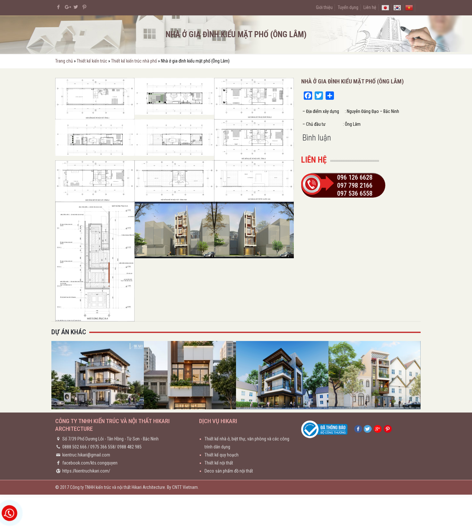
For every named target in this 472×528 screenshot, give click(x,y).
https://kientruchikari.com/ (86, 470)
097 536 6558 (354, 193)
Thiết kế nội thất (219, 462)
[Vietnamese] (409, 7)
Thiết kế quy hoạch (222, 454)
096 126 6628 (354, 177)
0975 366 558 (102, 446)
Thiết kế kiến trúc (92, 61)
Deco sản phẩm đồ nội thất (229, 470)
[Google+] (67, 7)
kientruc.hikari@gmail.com (86, 454)
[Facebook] (58, 7)
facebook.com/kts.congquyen (90, 462)
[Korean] (397, 7)
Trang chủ (64, 61)
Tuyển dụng (348, 7)
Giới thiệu (324, 7)
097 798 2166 (354, 185)
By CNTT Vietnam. (183, 487)
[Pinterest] (84, 7)
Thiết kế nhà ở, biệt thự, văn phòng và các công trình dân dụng (247, 442)
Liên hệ (369, 7)
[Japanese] (385, 7)
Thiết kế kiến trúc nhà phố (134, 61)
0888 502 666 (74, 446)
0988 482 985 (129, 446)
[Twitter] (76, 7)
